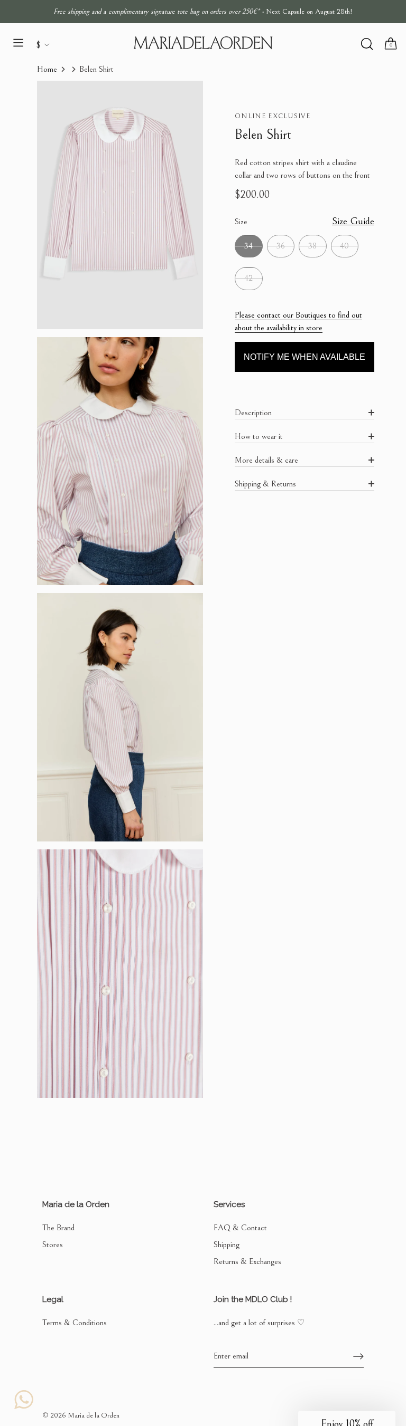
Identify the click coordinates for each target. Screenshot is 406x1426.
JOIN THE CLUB (293, 724)
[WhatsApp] (24, 1399)
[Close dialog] (365, 613)
